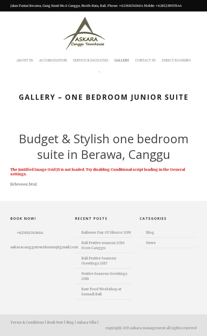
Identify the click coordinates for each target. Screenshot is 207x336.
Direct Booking (176, 60)
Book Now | (56, 322)
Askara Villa (86, 322)
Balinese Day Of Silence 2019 (106, 232)
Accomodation (53, 60)
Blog (150, 232)
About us (25, 60)
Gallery (121, 60)
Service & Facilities (90, 60)
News (151, 243)
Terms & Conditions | (28, 322)
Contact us (145, 60)
